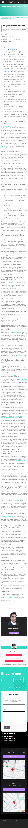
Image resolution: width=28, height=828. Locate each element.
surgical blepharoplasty (9, 49)
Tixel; (5, 84)
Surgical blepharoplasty (6, 126)
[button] (3, 2)
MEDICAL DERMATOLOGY (11, 738)
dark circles (17, 500)
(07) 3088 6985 (14, 756)
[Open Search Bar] (25, 2)
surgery (19, 56)
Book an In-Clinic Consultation (14, 661)
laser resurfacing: (14, 213)
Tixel (2, 364)
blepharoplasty (13, 166)
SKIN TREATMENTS (9, 736)
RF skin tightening (17, 332)
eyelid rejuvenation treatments (15, 514)
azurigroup (22, 820)
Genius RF (19, 355)
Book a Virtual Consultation (14, 654)
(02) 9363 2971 (14, 789)
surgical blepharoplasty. (20, 460)
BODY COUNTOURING (10, 741)
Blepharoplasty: (7, 71)
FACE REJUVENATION (9, 734)
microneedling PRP (20, 517)
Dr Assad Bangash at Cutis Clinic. (16, 52)
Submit (6, 727)
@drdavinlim (14, 633)
